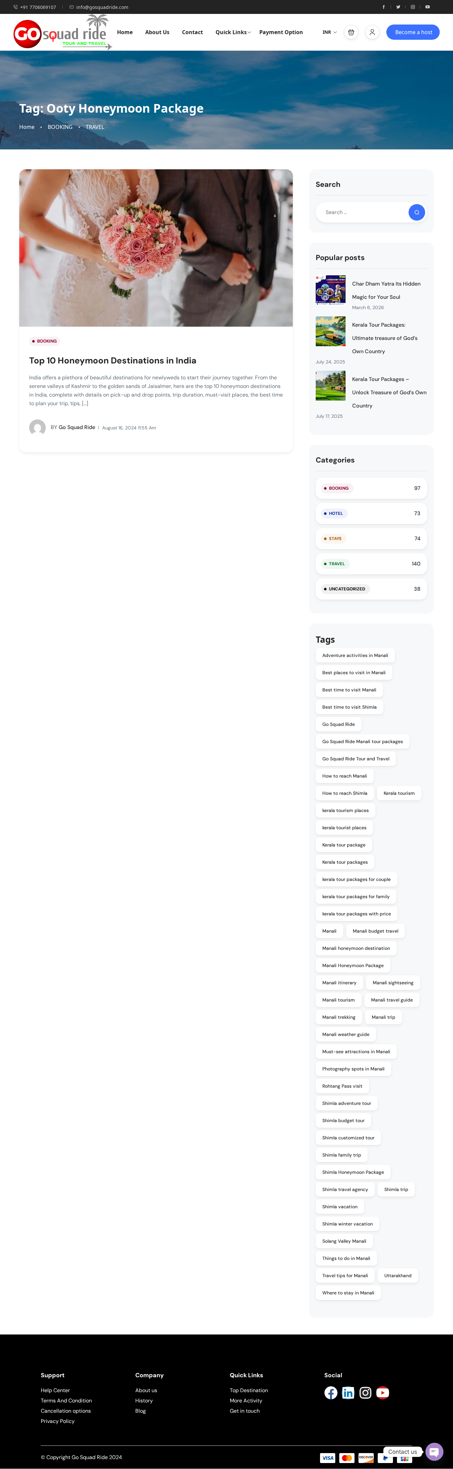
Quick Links (231, 32)
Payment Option (281, 32)
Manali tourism (338, 1000)
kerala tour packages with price (356, 914)
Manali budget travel (375, 931)
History (144, 1400)
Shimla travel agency (345, 1189)
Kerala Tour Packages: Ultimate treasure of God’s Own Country (385, 338)
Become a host (413, 32)
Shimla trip (396, 1189)
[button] (351, 32)
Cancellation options (66, 1410)
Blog (140, 1410)
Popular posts (340, 257)
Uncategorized (347, 589)
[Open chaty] (434, 1452)
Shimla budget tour (343, 1120)
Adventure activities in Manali (355, 655)
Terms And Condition (66, 1400)
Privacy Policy (58, 1421)
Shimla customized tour (348, 1138)
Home (125, 32)
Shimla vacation (339, 1207)
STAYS (335, 538)
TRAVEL (95, 127)
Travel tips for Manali (345, 1276)
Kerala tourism (399, 793)
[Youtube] (382, 1392)
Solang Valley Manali (344, 1241)
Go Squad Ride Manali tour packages (362, 741)
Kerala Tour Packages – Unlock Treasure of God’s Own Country (389, 392)
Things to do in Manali (346, 1258)
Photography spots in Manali (353, 1069)
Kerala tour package (343, 845)
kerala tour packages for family (356, 896)
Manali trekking (339, 1017)
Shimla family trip (341, 1155)
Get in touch (245, 1410)
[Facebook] (331, 1392)
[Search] (417, 212)
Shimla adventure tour (346, 1103)
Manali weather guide (345, 1034)
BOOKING (60, 127)
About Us (157, 32)
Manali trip (383, 1017)
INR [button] (327, 32)
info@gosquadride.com (102, 7)
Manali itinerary (339, 983)
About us (146, 1390)
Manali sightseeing (393, 983)
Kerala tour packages (345, 862)
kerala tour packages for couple (356, 879)
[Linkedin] (348, 1392)
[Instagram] (365, 1392)
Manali (329, 931)
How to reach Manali (344, 776)
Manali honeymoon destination (356, 948)
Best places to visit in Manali (354, 673)
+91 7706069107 (38, 7)
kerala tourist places (344, 828)
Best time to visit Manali (349, 690)
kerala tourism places (345, 810)
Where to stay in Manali (348, 1293)
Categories (335, 460)
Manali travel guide (392, 1000)
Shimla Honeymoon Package (353, 1172)
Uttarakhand (398, 1276)
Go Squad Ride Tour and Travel (355, 759)
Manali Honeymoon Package (353, 965)
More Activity (246, 1400)
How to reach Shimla (344, 793)
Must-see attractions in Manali (356, 1052)
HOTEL (336, 513)
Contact (192, 32)
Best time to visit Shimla (349, 707)
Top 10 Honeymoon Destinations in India (112, 360)
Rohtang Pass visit (342, 1086)
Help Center (55, 1390)
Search (328, 184)
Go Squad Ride (73, 427)
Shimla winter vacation (347, 1224)
